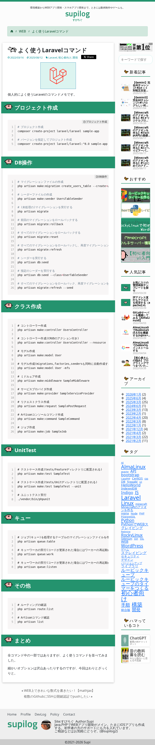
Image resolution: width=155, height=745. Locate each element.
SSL (142, 538)
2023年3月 (133, 410)
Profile (26, 714)
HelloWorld (130, 485)
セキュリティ (130, 556)
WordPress (132, 545)
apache (125, 472)
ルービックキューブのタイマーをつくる (135, 583)
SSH (136, 539)
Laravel (52, 57)
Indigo (127, 492)
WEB (22, 31)
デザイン (127, 559)
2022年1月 (133, 425)
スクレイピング (134, 553)
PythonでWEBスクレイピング (134, 526)
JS (137, 492)
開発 (75, 57)
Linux (127, 503)
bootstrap (130, 475)
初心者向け (64, 57)
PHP (142, 513)
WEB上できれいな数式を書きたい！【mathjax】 (59, 690)
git (140, 482)
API (133, 471)
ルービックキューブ (135, 572)
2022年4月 (133, 417)
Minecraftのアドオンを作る (134, 509)
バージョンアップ (131, 563)
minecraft (141, 504)
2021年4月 (133, 433)
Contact (69, 714)
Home (12, 714)
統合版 (125, 609)
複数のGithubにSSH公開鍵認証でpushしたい (57, 696)
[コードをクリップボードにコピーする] (104, 128)
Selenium (126, 538)
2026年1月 (133, 394)
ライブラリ (129, 566)
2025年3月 (133, 402)
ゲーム (125, 549)
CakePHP (125, 479)
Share (90, 57)
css (146, 478)
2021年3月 (133, 437)
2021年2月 (133, 441)
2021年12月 (134, 429)
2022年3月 (133, 421)
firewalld (132, 482)
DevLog (40, 714)
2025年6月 (133, 398)
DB (123, 481)
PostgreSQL (128, 516)
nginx (125, 513)
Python (127, 520)
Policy (54, 714)
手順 (125, 604)
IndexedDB (129, 488)
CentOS (137, 478)
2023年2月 (133, 413)
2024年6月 (133, 406)
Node (134, 513)
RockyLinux (132, 535)
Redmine (125, 532)
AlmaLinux (133, 466)
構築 (137, 604)
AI (122, 463)
